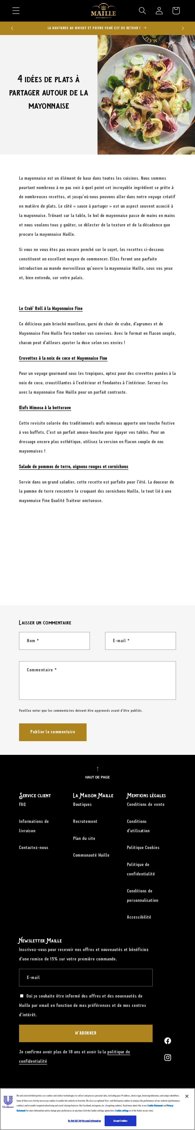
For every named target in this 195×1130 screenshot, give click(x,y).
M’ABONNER (86, 1033)
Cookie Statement (155, 1105)
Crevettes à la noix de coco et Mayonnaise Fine (63, 358)
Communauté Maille (91, 855)
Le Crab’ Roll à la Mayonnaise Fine (51, 308)
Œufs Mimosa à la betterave (45, 408)
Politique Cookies (143, 847)
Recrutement (85, 821)
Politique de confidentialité (141, 869)
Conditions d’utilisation (138, 826)
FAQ (22, 804)
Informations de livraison (34, 826)
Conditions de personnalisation (142, 895)
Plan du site (84, 838)
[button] (16, 10)
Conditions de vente (146, 804)
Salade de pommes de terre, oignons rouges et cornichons (73, 466)
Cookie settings (122, 1110)
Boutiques (82, 804)
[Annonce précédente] (12, 28)
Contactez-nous (33, 847)
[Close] (186, 1096)
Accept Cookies (120, 1120)
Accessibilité (139, 917)
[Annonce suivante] (183, 28)
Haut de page (97, 777)
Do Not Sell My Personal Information (84, 1120)
